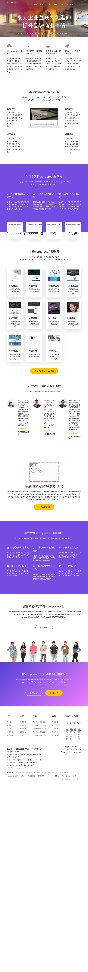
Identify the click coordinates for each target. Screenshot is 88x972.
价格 (48, 4)
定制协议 (23, 732)
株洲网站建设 (32, 776)
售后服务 (23, 725)
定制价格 (23, 728)
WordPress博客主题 (39, 732)
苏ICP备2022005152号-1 (69, 776)
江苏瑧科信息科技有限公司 (33, 749)
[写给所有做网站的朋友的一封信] (44, 472)
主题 (35, 4)
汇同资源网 (41, 776)
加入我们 (10, 728)
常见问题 (70, 4)
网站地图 (79, 735)
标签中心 (55, 732)
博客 (55, 4)
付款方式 (23, 735)
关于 (61, 4)
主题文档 (55, 728)
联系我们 (10, 725)
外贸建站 (55, 722)
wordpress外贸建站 (65, 772)
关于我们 (10, 722)
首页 (28, 4)
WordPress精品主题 (39, 722)
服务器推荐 (56, 735)
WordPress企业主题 (39, 725)
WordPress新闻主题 (39, 735)
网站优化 (55, 725)
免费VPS (23, 776)
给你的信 (10, 732)
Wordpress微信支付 (12, 776)
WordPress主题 (25, 760)
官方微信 (71, 735)
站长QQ (75, 734)
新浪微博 (67, 735)
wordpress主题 (19, 772)
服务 (41, 4)
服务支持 (23, 722)
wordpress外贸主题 (39, 728)
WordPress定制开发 (17, 762)
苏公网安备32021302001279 (70, 779)
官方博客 (10, 735)
